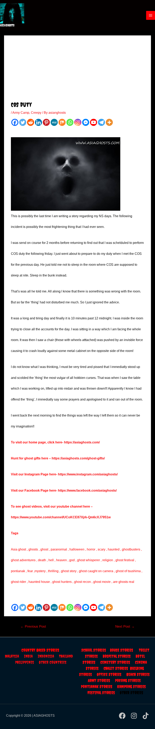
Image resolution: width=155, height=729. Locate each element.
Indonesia (48, 656)
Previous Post (33, 626)
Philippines (27, 662)
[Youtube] (93, 122)
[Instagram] (77, 122)
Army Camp (20, 112)
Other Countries (52, 662)
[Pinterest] (46, 122)
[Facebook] (14, 122)
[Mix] (62, 122)
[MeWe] (54, 122)
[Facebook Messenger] (85, 122)
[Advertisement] (77, 70)
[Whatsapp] (69, 122)
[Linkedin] (38, 122)
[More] (109, 122)
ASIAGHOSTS (7, 25)
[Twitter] (22, 122)
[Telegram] (101, 122)
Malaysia (12, 656)
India (31, 656)
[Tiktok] (145, 715)
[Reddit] (30, 122)
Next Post (125, 626)
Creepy (36, 112)
